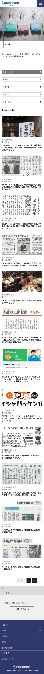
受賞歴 (6, 142)
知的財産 (5, 653)
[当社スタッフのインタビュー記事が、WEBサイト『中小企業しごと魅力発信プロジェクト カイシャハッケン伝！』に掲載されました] (22, 358)
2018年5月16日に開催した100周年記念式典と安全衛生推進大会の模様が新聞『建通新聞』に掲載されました (21, 226)
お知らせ (5, 636)
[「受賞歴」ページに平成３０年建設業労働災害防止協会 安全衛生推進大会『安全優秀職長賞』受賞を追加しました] (22, 126)
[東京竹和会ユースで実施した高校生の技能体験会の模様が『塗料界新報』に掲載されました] (22, 473)
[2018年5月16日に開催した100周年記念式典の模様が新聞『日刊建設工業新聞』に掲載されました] (22, 244)
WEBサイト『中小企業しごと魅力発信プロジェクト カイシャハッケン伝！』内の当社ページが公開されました (22, 418)
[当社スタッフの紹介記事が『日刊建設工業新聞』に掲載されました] (22, 548)
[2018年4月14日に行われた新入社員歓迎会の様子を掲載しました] (22, 281)
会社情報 (5, 625)
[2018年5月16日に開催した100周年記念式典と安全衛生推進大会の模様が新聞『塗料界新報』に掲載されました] (22, 165)
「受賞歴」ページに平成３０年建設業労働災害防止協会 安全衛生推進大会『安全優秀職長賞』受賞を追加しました (22, 147)
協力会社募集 (7, 648)
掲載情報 (7, 181)
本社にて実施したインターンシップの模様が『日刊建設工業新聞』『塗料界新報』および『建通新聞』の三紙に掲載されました (21, 340)
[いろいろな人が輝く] (10, 2)
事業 (4, 631)
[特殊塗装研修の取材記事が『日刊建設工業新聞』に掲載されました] (22, 511)
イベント (7, 297)
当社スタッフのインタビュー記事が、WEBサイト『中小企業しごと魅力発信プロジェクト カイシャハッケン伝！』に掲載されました (22, 379)
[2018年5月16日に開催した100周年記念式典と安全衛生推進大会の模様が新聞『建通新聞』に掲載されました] (22, 205)
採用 (4, 642)
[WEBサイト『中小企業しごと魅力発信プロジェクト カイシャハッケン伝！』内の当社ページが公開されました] (22, 397)
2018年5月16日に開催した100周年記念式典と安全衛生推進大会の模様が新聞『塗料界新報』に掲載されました (21, 187)
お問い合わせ (7, 659)
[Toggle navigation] (40, 3)
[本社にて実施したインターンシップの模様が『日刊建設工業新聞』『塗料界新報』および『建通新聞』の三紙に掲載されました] (22, 318)
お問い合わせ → (22, 609)
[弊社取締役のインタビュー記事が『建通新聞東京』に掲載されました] (22, 436)
